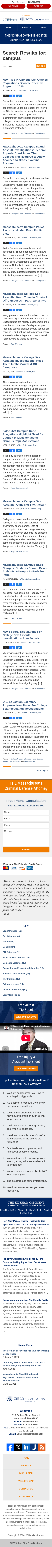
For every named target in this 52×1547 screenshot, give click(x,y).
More (43, 27)
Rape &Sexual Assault (19, 488)
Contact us (26, 27)
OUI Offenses (11, 952)
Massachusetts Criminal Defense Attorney (26, 786)
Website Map (26, 1481)
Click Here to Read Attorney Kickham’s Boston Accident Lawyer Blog (26, 1211)
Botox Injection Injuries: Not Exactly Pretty (25, 1300)
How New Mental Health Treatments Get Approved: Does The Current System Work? (26, 1223)
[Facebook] (10, 1447)
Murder (8, 941)
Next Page (41, 771)
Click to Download (26, 1017)
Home (8, 27)
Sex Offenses (40, 133)
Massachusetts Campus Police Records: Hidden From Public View (23, 230)
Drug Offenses (12, 931)
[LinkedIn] (26, 1447)
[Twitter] (18, 1447)
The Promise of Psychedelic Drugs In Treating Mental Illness (26, 1352)
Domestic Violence (14, 963)
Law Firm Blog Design (25, 1543)
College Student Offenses (21, 133)
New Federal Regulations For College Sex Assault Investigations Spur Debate (22, 635)
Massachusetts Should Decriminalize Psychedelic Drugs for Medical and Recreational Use (21, 1377)
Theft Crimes (11, 979)
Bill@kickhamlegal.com (30, 1434)
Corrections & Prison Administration (23, 968)
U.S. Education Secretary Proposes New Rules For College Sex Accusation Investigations (25, 705)
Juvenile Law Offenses (16, 973)
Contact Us (26, 1489)
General (9, 947)
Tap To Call (13, 6)
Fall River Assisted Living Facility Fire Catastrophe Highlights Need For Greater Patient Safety (24, 1262)
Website (26, 1465)
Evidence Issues (13, 984)
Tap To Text (38, 6)
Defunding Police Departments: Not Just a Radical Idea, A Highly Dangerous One (24, 1364)
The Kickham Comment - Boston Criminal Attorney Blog (26, 18)
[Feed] (41, 1447)
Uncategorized (40, 281)
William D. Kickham (35, 1535)
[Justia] (34, 1447)
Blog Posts (26, 1496)
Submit (26, 849)
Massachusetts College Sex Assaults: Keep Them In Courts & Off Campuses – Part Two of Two (25, 297)
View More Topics (11, 995)
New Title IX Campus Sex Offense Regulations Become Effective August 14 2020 (25, 83)
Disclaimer (26, 1473)
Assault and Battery (15, 989)
